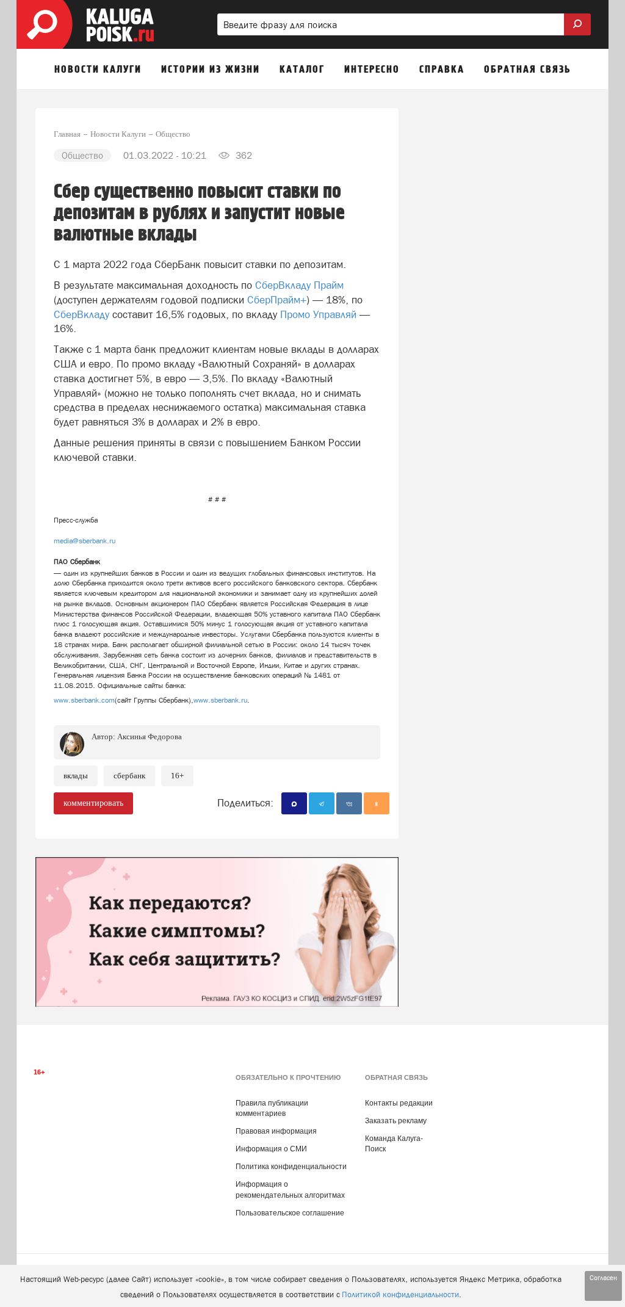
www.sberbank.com (84, 700)
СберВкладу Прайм (299, 285)
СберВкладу (81, 314)
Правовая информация (276, 1131)
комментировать (93, 803)
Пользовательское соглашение (290, 1213)
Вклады (75, 775)
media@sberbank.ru (84, 541)
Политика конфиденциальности (291, 1166)
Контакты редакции (399, 1103)
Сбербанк (129, 775)
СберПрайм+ (276, 300)
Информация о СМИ (271, 1149)
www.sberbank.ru (220, 700)
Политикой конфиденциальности (400, 1294)
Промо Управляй (318, 314)
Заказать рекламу (396, 1121)
